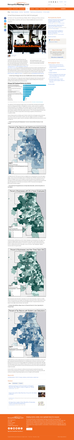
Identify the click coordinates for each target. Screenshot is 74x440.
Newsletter (61, 1)
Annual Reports (51, 8)
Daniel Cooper (14, 55)
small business (30, 377)
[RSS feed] (21, 428)
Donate (63, 8)
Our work (15, 8)
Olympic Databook (53, 72)
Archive (21, 12)
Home (10, 8)
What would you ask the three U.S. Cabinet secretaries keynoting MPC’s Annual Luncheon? (56, 66)
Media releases (14, 12)
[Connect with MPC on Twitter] (49, 2)
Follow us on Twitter (53, 41)
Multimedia (15, 383)
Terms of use (30, 436)
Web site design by (62, 436)
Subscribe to (57, 57)
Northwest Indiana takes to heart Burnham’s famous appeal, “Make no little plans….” (56, 80)
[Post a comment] (5, 30)
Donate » (29, 428)
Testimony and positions (36, 12)
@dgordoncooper (18, 73)
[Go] (65, 5)
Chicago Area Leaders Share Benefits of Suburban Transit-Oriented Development (22, 403)
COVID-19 (17, 377)
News (10, 383)
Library (37, 8)
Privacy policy (35, 436)
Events (32, 8)
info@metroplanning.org (13, 425)
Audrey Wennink (12, 404)
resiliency (24, 377)
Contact (65, 1)
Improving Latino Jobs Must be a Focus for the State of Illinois (23, 393)
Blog (9, 12)
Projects (20, 383)
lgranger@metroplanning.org (38, 73)
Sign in (38, 436)
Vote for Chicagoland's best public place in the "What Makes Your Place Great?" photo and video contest (57, 76)
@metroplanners (11, 73)
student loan (35, 377)
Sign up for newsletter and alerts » (15, 431)
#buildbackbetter (11, 377)
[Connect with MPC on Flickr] (55, 2)
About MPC (43, 8)
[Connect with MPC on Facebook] (51, 2)
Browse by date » (51, 84)
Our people (22, 8)
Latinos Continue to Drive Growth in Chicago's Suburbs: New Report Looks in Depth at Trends (21, 386)
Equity (21, 377)
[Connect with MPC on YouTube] (53, 2)
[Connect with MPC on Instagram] (57, 2)
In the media (46, 12)
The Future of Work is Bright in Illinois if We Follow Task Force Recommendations (55, 32)
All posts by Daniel (52, 36)
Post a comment (61, 23)
